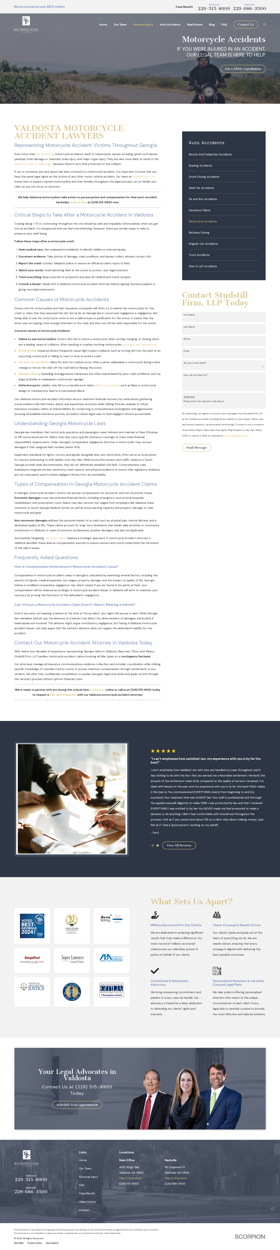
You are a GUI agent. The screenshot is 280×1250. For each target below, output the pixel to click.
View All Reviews (179, 845)
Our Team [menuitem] (120, 24)
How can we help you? (196, 375)
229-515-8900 (214, 9)
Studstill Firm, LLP (143, 176)
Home (83, 1160)
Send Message (197, 447)
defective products (107, 385)
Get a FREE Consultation (243, 69)
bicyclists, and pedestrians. (140, 344)
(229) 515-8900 (129, 1183)
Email (186, 351)
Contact (84, 1210)
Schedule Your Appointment (77, 1105)
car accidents (44, 154)
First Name (189, 314)
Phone (187, 339)
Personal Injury (88, 1177)
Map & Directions (130, 1178)
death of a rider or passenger (33, 164)
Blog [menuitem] (212, 24)
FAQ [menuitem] (224, 24)
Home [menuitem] (103, 24)
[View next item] (158, 845)
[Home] (26, 24)
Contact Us (246, 24)
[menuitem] (224, 154)
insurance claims (56, 538)
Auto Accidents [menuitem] (170, 24)
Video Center (87, 1202)
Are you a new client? (195, 363)
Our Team (85, 1168)
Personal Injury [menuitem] (143, 24)
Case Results (184, 7)
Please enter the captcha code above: (204, 401)
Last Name (189, 326)
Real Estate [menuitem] (194, 24)
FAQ (81, 1185)
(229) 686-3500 (175, 1183)
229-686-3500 (249, 9)
